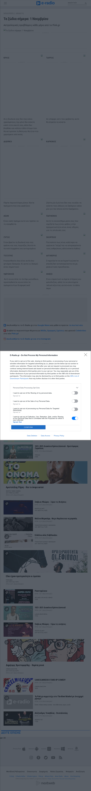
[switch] (75, 392)
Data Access (45, 436)
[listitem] (45, 387)
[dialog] (45, 395)
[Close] (86, 355)
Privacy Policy (59, 436)
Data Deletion (32, 436)
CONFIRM (28, 427)
